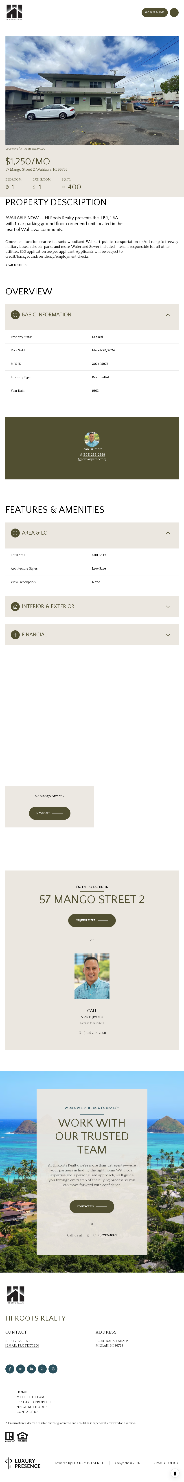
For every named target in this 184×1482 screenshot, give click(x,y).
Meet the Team (30, 1397)
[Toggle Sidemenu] (174, 12)
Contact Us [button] (28, 1412)
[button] (92, 1206)
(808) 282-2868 (94, 455)
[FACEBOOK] (9, 1368)
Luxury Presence (88, 1463)
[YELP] (42, 1368)
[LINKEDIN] (31, 1368)
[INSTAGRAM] (20, 1368)
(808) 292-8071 (155, 12)
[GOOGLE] (52, 1368)
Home (22, 1392)
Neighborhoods (32, 1407)
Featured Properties (36, 1402)
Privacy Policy (165, 1463)
